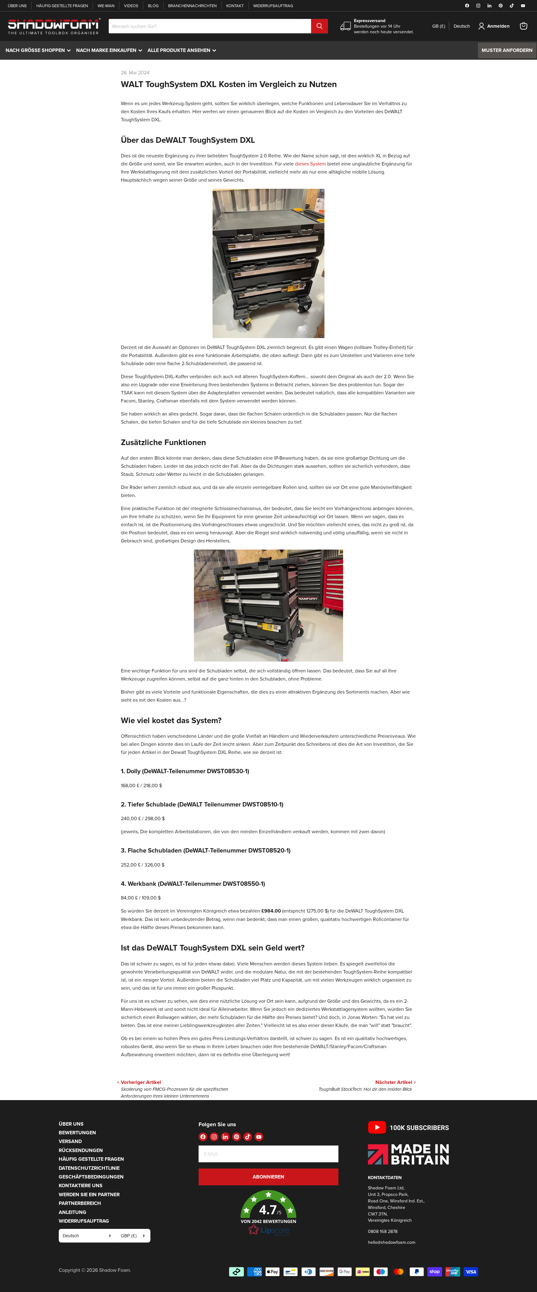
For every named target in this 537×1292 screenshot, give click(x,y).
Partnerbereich (80, 1203)
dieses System (310, 163)
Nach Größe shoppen (40, 50)
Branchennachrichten (192, 5)
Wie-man (106, 5)
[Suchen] (319, 26)
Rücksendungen (81, 1150)
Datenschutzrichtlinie (89, 1168)
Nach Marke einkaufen (110, 50)
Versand (70, 1141)
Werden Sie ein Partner (89, 1194)
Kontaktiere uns (81, 1185)
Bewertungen (77, 1132)
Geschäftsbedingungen (91, 1176)
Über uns (17, 5)
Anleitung (72, 1212)
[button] (268, 1213)
